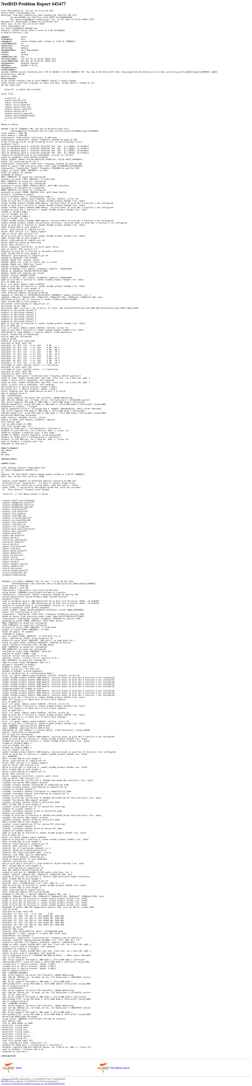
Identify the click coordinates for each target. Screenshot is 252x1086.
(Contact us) (6, 1079)
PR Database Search (120, 1067)
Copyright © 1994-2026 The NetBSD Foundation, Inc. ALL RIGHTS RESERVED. (33, 1084)
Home (19, 1067)
